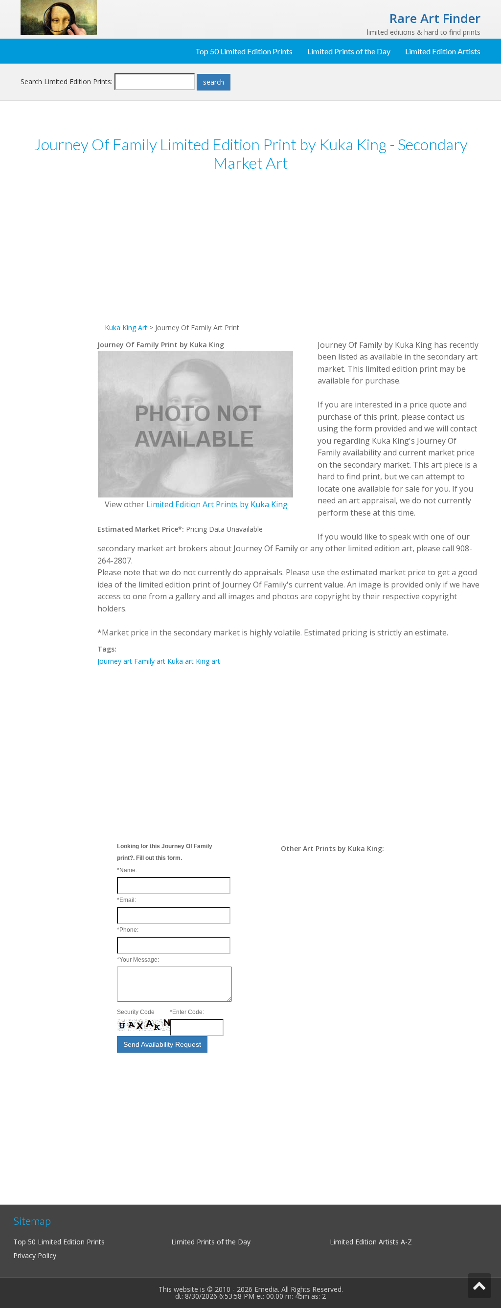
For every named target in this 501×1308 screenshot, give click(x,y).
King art (208, 661)
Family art (149, 661)
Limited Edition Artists (442, 51)
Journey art (114, 661)
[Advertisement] (59, 331)
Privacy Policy (34, 1255)
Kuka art (180, 661)
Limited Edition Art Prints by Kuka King (217, 504)
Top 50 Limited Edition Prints (244, 51)
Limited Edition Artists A (367, 1241)
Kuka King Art (126, 327)
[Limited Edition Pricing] (59, 17)
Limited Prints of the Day (348, 51)
